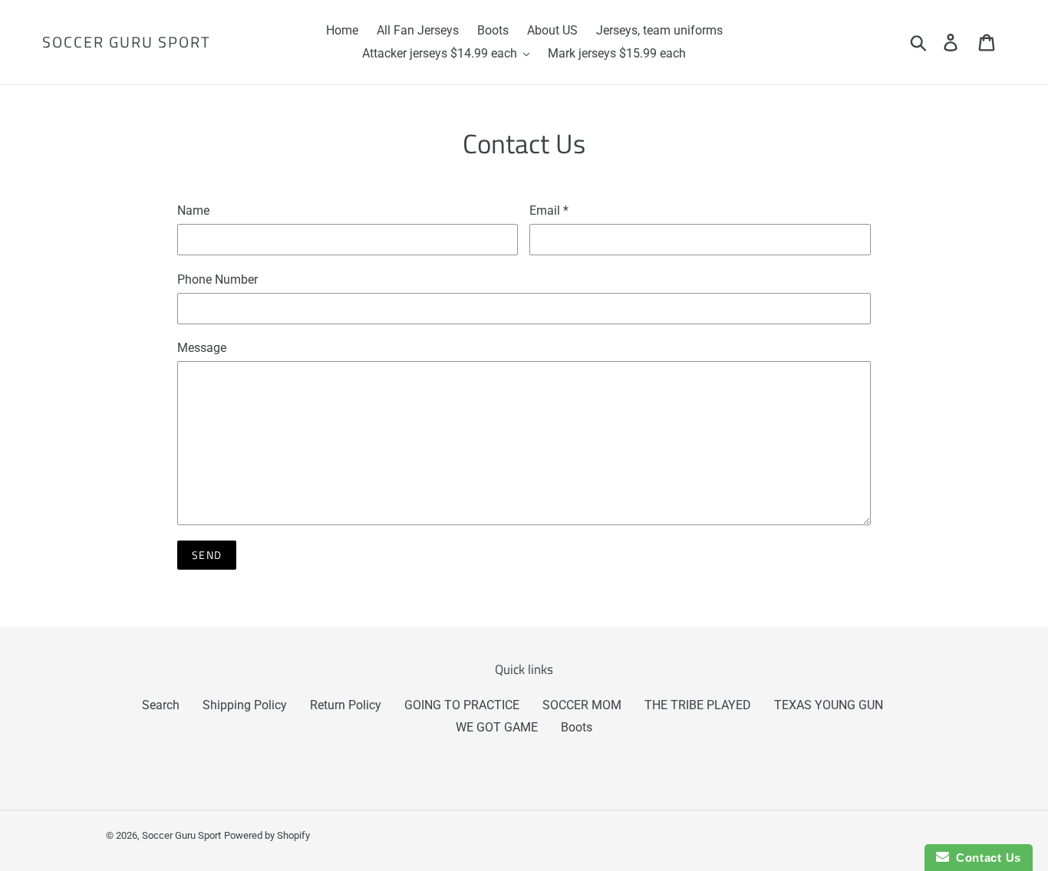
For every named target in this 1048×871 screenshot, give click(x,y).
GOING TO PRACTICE (461, 705)
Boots (576, 727)
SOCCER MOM (581, 705)
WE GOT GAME (497, 727)
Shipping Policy (245, 705)
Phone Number (217, 279)
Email (548, 210)
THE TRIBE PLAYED (697, 705)
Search (161, 705)
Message (201, 347)
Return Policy (345, 705)
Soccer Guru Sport (126, 42)
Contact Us (985, 857)
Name (193, 210)
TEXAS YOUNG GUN (828, 705)
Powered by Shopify (267, 835)
